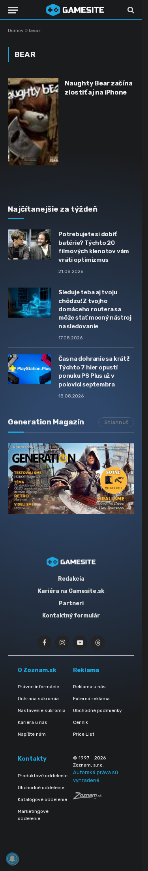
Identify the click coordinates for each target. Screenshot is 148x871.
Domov (16, 30)
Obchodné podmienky (97, 710)
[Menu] (13, 10)
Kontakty (32, 758)
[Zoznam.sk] (87, 797)
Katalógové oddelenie (42, 799)
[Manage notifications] (12, 858)
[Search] (130, 10)
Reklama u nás (89, 686)
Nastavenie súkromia (42, 710)
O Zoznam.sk (37, 670)
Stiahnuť (116, 422)
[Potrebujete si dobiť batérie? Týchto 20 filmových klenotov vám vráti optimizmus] (29, 244)
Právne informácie (38, 686)
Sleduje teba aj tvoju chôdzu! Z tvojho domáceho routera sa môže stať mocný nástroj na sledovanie (94, 309)
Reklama (86, 670)
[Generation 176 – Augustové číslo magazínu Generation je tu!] (71, 478)
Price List (83, 734)
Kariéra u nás (32, 722)
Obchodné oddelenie (41, 787)
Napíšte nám (32, 734)
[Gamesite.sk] (75, 10)
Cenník (80, 722)
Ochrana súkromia (38, 698)
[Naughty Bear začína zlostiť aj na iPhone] (33, 121)
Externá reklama (91, 698)
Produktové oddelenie (42, 775)
